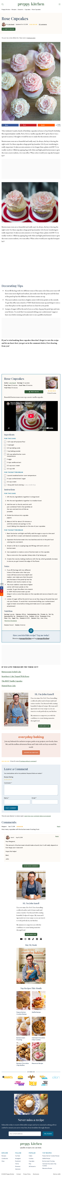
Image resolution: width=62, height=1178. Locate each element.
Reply (58, 826)
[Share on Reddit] (1, 594)
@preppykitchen (25, 638)
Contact (18, 1174)
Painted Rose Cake (9, 685)
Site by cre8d (56, 1174)
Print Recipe (35, 391)
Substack (17, 1169)
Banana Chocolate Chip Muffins (22, 1064)
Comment (8, 783)
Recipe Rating (8, 777)
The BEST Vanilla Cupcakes (12, 681)
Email (34, 798)
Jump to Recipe (9, 29)
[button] (30, 24)
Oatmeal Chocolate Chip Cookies (38, 1039)
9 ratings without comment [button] (28, 761)
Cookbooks (5, 1158)
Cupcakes (27, 9)
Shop (3, 1161)
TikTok (17, 1164)
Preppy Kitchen (6, 9)
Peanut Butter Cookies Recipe (21, 1013)
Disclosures (36, 1174)
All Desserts (32, 1166)
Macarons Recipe (37, 1063)
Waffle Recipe (36, 1012)
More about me (44, 726)
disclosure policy (31, 38)
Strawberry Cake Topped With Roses (15, 676)
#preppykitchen (43, 638)
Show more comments (31, 866)
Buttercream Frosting (20, 1039)
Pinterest (17, 1166)
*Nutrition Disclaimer (10, 621)
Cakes (30, 1156)
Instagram (18, 1158)
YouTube (17, 1156)
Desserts (20, 9)
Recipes (14, 9)
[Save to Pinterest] (1, 591)
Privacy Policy (27, 1174)
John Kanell (11, 24)
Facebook (18, 1161)
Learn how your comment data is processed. (37, 816)
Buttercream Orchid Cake (11, 672)
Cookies (31, 1158)
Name (6, 798)
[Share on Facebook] (1, 587)
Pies (30, 1164)
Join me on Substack (31, 752)
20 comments (43, 24)
